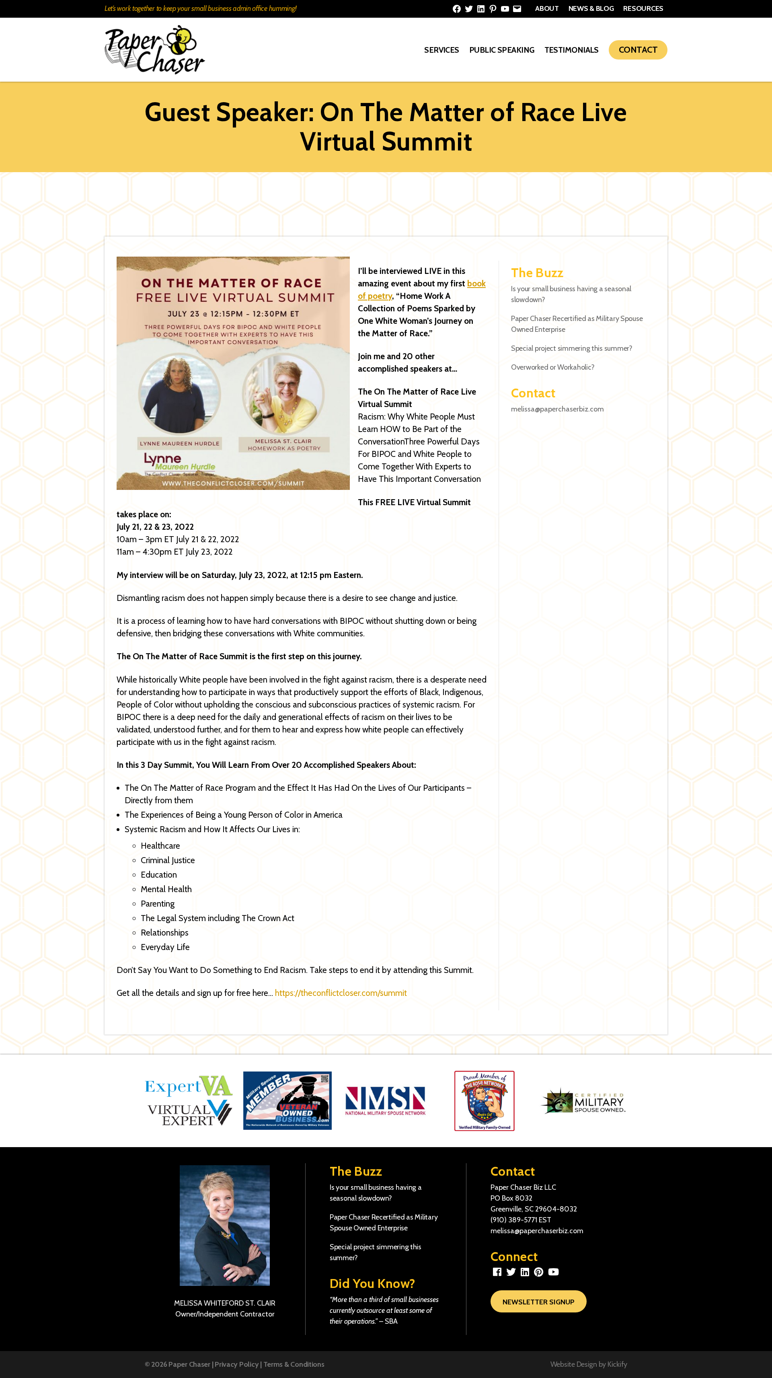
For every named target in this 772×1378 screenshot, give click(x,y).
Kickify (617, 1364)
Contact (638, 49)
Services (441, 50)
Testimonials (571, 50)
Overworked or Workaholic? (552, 367)
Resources (643, 8)
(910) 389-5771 (514, 1220)
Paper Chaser (189, 1364)
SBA (391, 1321)
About (547, 8)
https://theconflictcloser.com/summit (341, 993)
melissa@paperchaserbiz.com (557, 409)
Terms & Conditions (293, 1364)
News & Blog (591, 8)
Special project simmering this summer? (571, 348)
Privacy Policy (237, 1364)
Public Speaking (501, 50)
